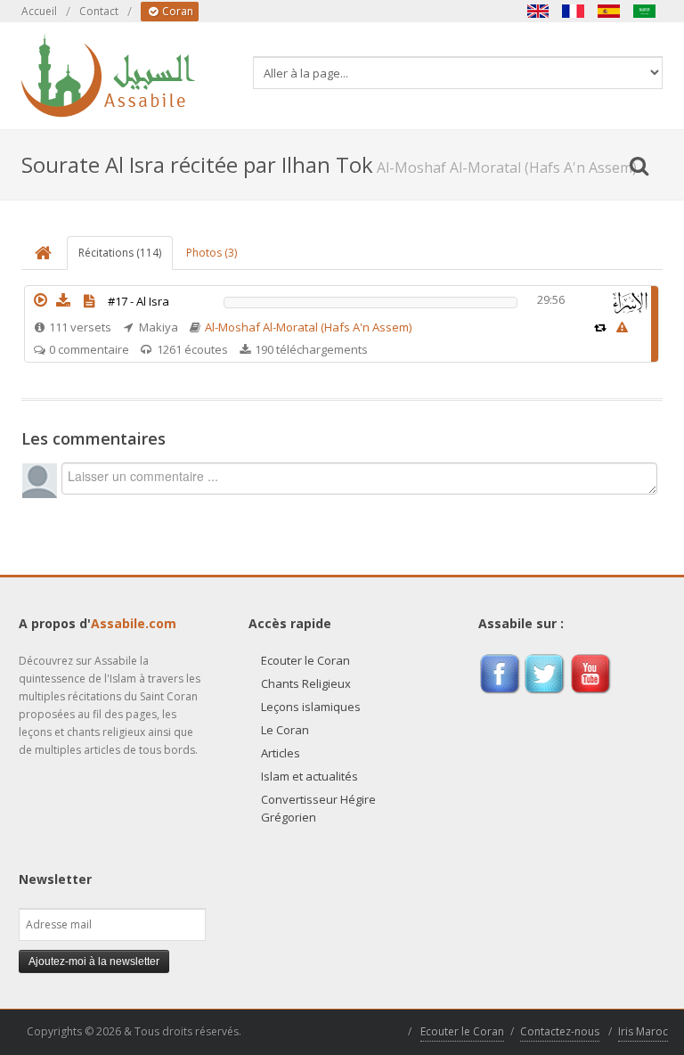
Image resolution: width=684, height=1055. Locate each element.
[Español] (609, 11)
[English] (538, 11)
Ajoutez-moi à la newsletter (93, 961)
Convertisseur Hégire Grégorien (318, 808)
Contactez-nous (559, 1031)
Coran (176, 11)
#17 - (138, 301)
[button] (40, 300)
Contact (98, 11)
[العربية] (645, 11)
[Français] (573, 11)
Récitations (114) (119, 252)
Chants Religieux (306, 683)
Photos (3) (211, 252)
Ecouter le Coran (305, 660)
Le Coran (285, 730)
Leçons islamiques (311, 707)
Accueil (39, 11)
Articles (280, 753)
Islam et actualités (309, 776)
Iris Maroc (643, 1031)
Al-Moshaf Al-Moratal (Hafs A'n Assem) (308, 327)
